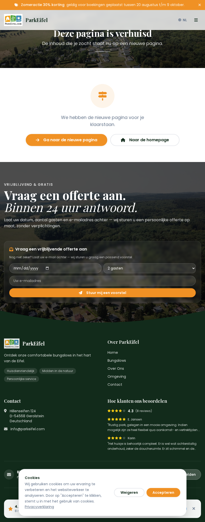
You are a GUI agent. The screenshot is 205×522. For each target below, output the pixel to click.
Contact (115, 384)
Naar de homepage (149, 140)
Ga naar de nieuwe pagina (70, 140)
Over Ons (116, 368)
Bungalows (117, 360)
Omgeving (117, 376)
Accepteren (163, 492)
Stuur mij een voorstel (106, 292)
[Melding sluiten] (199, 5)
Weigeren (129, 492)
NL (185, 20)
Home (113, 352)
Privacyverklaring (39, 506)
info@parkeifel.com (27, 429)
